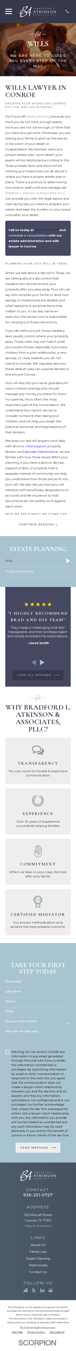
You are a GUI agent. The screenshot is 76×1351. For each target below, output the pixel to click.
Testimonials (38, 1265)
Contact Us (38, 1272)
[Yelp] (34, 1290)
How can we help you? (22, 1031)
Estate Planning (38, 1258)
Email (9, 1011)
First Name (13, 981)
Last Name (13, 991)
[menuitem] (38, 561)
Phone (10, 1001)
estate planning (38, 116)
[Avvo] (25, 1290)
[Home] (38, 11)
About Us (38, 1245)
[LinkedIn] (42, 1290)
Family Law (38, 1252)
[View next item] (42, 662)
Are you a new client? (21, 1021)
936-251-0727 (38, 1195)
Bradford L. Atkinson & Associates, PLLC (35, 193)
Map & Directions (38, 1226)
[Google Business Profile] (50, 1290)
